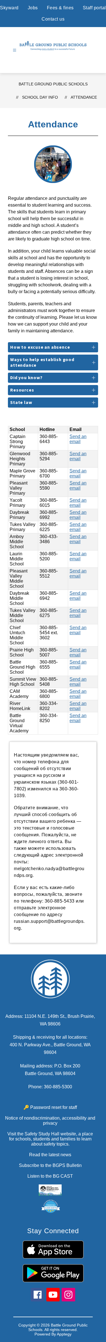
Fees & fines (60, 7)
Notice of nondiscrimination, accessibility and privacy (50, 1121)
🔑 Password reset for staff (50, 1107)
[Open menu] (14, 50)
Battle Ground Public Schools (53, 84)
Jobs (33, 7)
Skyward (9, 7)
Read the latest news (50, 1154)
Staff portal (94, 7)
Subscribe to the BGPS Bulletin (50, 1165)
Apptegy (64, 1334)
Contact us (53, 19)
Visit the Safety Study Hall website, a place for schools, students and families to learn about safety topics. (50, 1138)
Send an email (78, 439)
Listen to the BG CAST (50, 1176)
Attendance (84, 97)
